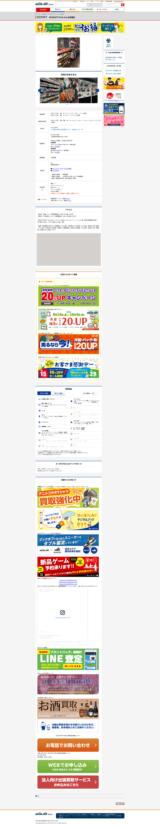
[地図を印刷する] (108, 42)
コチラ (68, 198)
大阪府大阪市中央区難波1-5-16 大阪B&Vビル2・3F (67, 129)
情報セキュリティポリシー (64, 815)
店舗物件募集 (109, 1)
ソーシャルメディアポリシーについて (81, 815)
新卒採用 (82, 1)
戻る (38, 796)
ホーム (38, 14)
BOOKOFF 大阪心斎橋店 (113, 74)
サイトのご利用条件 (117, 815)
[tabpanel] (68, 90)
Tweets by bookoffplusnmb (68, 580)
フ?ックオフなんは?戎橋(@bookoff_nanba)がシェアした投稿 (62, 642)
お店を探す (44, 14)
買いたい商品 (58, 393)
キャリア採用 (90, 1)
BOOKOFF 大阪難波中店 (113, 70)
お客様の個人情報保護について (111, 814)
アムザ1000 (55, 170)
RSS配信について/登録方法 (95, 814)
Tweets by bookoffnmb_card (68, 584)
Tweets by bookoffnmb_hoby (68, 582)
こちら (58, 146)
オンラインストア (96, 5)
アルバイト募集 (99, 1)
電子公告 (61, 817)
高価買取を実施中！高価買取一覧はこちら (114, 58)
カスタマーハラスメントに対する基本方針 (101, 815)
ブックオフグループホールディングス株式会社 (66, 1)
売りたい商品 (44, 393)
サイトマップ (61, 814)
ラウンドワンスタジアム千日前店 (61, 168)
